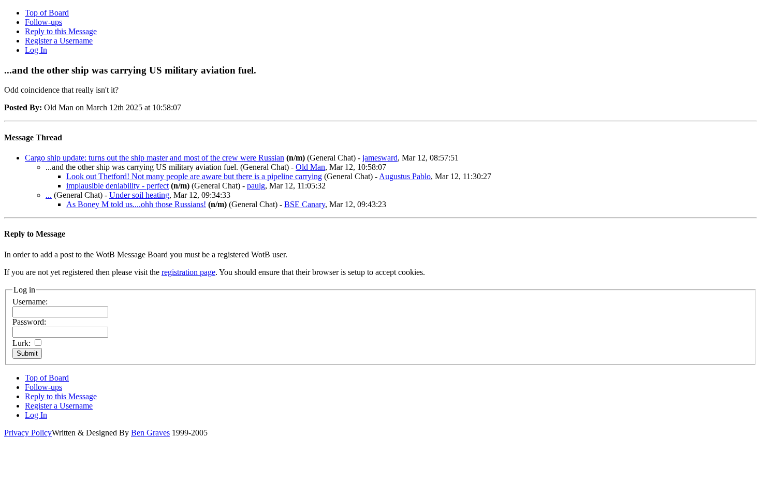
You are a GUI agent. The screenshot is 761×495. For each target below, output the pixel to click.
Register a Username (59, 40)
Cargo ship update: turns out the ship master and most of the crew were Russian (154, 157)
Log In (36, 50)
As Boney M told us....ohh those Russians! (136, 204)
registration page (188, 272)
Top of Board (47, 12)
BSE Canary (304, 204)
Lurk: (21, 343)
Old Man (310, 167)
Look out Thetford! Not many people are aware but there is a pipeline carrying (194, 176)
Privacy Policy (28, 432)
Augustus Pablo (405, 176)
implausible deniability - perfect (117, 185)
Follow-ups (43, 22)
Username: (30, 301)
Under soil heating (139, 195)
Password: (29, 321)
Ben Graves (150, 432)
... (49, 195)
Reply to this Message (61, 31)
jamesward (380, 157)
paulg (256, 185)
